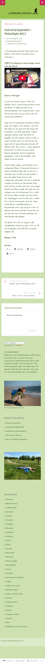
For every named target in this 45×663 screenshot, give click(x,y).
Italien (8, 545)
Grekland (9, 536)
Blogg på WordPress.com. (12, 641)
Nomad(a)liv (11, 565)
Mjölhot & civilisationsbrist (16, 431)
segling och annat (13, 24)
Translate (19, 345)
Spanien (9, 598)
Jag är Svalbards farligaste (16, 439)
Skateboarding (11, 590)
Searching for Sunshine (15, 577)
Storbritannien (11, 602)
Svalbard (9, 606)
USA (7, 622)
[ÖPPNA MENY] (2, 2)
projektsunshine (14, 41)
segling (8, 581)
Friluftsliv (9, 524)
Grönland (9, 532)
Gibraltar (9, 528)
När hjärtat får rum (14, 435)
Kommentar (33, 330)
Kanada (9, 549)
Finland (9, 516)
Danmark (9, 512)
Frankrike (9, 520)
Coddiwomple (11, 508)
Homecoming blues (13, 423)
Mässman (9, 557)
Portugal (9, 573)
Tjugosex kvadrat (12, 614)
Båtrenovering (11, 503)
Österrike (9, 499)
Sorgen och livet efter (14, 594)
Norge (8, 569)
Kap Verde (10, 553)
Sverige (9, 610)
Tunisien (9, 618)
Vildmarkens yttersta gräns (16, 627)
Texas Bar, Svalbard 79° (15, 427)
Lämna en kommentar (16, 44)
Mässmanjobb (11, 561)
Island (8, 540)
